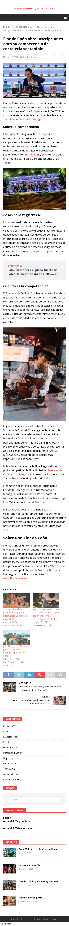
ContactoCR (9, 726)
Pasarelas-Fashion (12, 752)
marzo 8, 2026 (27, 853)
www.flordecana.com (16, 578)
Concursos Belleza (12, 779)
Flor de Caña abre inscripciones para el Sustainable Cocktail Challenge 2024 (16, 614)
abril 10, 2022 (12, 57)
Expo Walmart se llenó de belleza (37, 849)
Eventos (7, 742)
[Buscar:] (34, 799)
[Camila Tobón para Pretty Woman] (9, 885)
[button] (64, 17)
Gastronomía (10, 747)
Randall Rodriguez (31, 57)
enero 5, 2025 (26, 885)
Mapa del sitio (10, 774)
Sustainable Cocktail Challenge (22, 119)
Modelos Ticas (10, 736)
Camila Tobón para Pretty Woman (38, 881)
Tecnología (9, 768)
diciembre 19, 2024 (29, 901)
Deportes (8, 758)
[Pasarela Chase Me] (9, 868)
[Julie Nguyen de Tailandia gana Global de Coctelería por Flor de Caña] (16, 637)
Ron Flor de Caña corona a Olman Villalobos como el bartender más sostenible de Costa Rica (46, 614)
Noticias (7, 731)
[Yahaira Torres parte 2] (9, 901)
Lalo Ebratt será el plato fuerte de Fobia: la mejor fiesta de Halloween (33, 272)
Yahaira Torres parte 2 (31, 897)
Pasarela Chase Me (29, 865)
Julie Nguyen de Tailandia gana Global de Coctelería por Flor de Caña (16, 651)
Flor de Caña (32, 154)
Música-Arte (9, 763)
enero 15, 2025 (27, 869)
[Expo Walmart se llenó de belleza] (9, 852)
